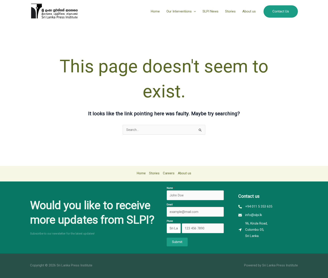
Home (155, 11)
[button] (194, 11)
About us (249, 11)
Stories (230, 11)
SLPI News (210, 11)
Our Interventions (179, 11)
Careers (168, 173)
